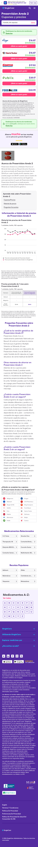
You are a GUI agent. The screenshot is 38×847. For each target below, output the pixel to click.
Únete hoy (9, 33)
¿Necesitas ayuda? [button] (10, 646)
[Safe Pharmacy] (9, 793)
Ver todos (7, 598)
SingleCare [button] (7, 629)
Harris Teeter (28, 511)
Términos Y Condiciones (10, 808)
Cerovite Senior (26, 547)
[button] (19, 22)
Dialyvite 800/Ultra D (9, 547)
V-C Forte (6, 536)
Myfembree (6, 576)
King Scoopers (28, 505)
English (4, 805)
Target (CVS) (10, 505)
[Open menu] (34, 8)
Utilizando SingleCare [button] (11, 634)
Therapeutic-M (8, 542)
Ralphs (9, 514)
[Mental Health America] (31, 782)
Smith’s (9, 508)
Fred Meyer (27, 508)
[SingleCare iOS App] (7, 661)
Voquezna (6, 581)
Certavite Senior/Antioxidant (9, 553)
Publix (8, 520)
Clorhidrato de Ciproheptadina (27, 576)
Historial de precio (10, 203)
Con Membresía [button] (31, 42)
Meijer (26, 517)
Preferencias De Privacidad (11, 814)
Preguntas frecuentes (11, 207)
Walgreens (10, 498)
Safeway (27, 514)
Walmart (9, 501)
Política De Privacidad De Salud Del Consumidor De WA (14, 818)
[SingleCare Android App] (19, 661)
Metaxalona (25, 581)
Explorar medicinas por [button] (12, 640)
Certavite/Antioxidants (27, 542)
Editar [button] (33, 22)
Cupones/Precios (9, 200)
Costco (26, 520)
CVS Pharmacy (28, 501)
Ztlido (23, 570)
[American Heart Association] (31, 787)
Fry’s (8, 511)
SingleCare (10, 838)
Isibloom (5, 570)
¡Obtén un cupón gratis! (19, 46)
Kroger (26, 498)
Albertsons (10, 517)
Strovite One (25, 536)
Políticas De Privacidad (10, 811)
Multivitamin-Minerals (27, 553)
